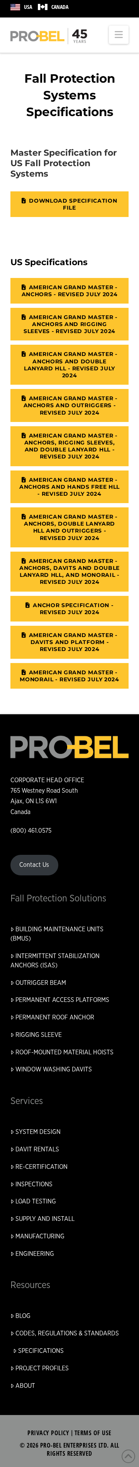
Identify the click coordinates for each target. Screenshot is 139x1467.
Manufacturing (39, 1236)
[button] (119, 35)
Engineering (34, 1254)
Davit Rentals (37, 1149)
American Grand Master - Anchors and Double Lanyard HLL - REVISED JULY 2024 (70, 365)
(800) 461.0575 (30, 831)
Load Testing (35, 1201)
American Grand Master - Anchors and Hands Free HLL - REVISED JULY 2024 (69, 486)
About (25, 1386)
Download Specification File (73, 204)
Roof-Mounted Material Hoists (64, 1052)
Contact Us (34, 865)
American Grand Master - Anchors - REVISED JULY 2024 (70, 291)
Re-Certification (41, 1167)
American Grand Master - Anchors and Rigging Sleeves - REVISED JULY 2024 (70, 324)
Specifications (41, 1351)
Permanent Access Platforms (62, 1000)
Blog (23, 1316)
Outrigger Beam (40, 983)
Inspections (34, 1184)
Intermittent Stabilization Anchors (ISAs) (55, 961)
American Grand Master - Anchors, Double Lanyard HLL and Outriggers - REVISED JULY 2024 (70, 527)
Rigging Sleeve (38, 1035)
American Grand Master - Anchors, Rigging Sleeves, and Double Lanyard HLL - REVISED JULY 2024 (70, 446)
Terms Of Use (93, 1433)
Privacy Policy (48, 1433)
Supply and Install (45, 1219)
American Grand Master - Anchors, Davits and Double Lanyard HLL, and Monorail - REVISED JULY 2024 (69, 571)
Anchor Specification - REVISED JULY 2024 (73, 609)
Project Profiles (42, 1368)
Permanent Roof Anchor (54, 1017)
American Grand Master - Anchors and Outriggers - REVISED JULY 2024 (70, 405)
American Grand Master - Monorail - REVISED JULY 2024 (69, 676)
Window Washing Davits (53, 1069)
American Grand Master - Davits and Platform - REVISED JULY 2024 (73, 642)
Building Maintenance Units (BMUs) (56, 934)
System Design (38, 1132)
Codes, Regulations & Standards (67, 1333)
